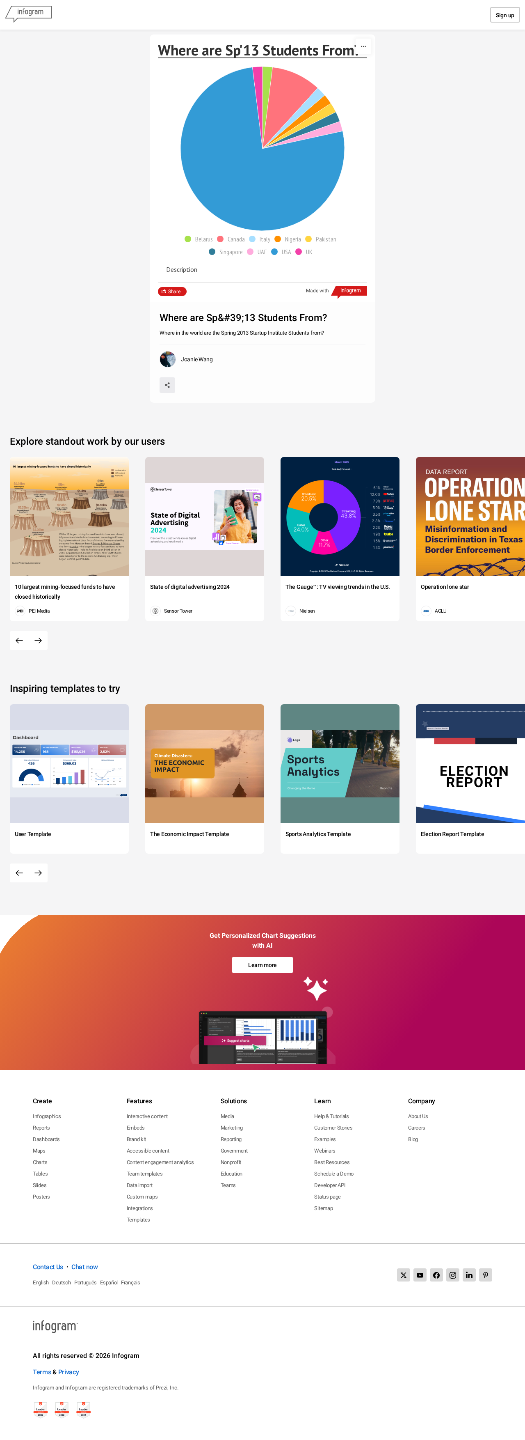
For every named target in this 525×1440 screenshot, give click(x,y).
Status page (327, 1197)
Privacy (68, 1372)
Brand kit (136, 1139)
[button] (201, 239)
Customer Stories (333, 1128)
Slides (39, 1185)
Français (130, 1282)
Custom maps (142, 1197)
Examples (325, 1139)
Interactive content (147, 1116)
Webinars (325, 1151)
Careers (416, 1128)
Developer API (329, 1185)
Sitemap (323, 1208)
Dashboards (46, 1139)
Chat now (84, 1267)
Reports (41, 1128)
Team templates (145, 1174)
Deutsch (61, 1282)
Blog (413, 1139)
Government (234, 1151)
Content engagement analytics (160, 1162)
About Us (418, 1116)
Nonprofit (231, 1162)
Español (109, 1282)
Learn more (262, 965)
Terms (42, 1372)
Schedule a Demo (334, 1174)
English (41, 1282)
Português (85, 1282)
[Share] (167, 385)
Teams (228, 1185)
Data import (140, 1185)
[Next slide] (38, 640)
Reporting (231, 1139)
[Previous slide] (19, 640)
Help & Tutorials (331, 1116)
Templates (138, 1220)
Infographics (47, 1116)
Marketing (232, 1128)
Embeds (136, 1128)
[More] (363, 46)
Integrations (140, 1208)
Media (228, 1116)
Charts (40, 1162)
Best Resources (331, 1162)
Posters (41, 1197)
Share (174, 291)
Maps (39, 1151)
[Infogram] (28, 15)
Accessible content (148, 1151)
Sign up (505, 15)
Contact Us (48, 1267)
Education (231, 1174)
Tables (40, 1174)
